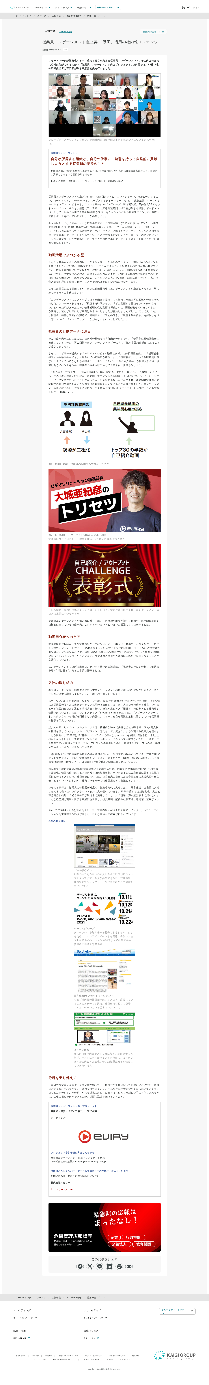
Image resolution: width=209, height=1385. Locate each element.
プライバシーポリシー (119, 1355)
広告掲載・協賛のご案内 (95, 1355)
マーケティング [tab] (40, 7)
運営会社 (37, 1355)
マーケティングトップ (23, 1317)
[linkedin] (109, 1266)
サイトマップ (125, 1359)
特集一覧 (91, 15)
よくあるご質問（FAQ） (92, 1359)
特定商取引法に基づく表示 (70, 1355)
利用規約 (137, 1355)
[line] (99, 1266)
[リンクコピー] (129, 1266)
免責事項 (50, 1355)
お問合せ (111, 1359)
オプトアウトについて (39, 1359)
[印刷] (119, 1266)
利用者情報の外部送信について (66, 1359)
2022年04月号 (74, 15)
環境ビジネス (89, 1338)
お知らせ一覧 (22, 1355)
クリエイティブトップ (93, 1317)
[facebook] (80, 1266)
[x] (89, 1266)
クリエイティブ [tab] (62, 7)
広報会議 (56, 15)
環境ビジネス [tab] (83, 7)
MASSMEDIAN (19, 1338)
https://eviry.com (62, 1189)
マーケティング (23, 15)
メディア (41, 15)
